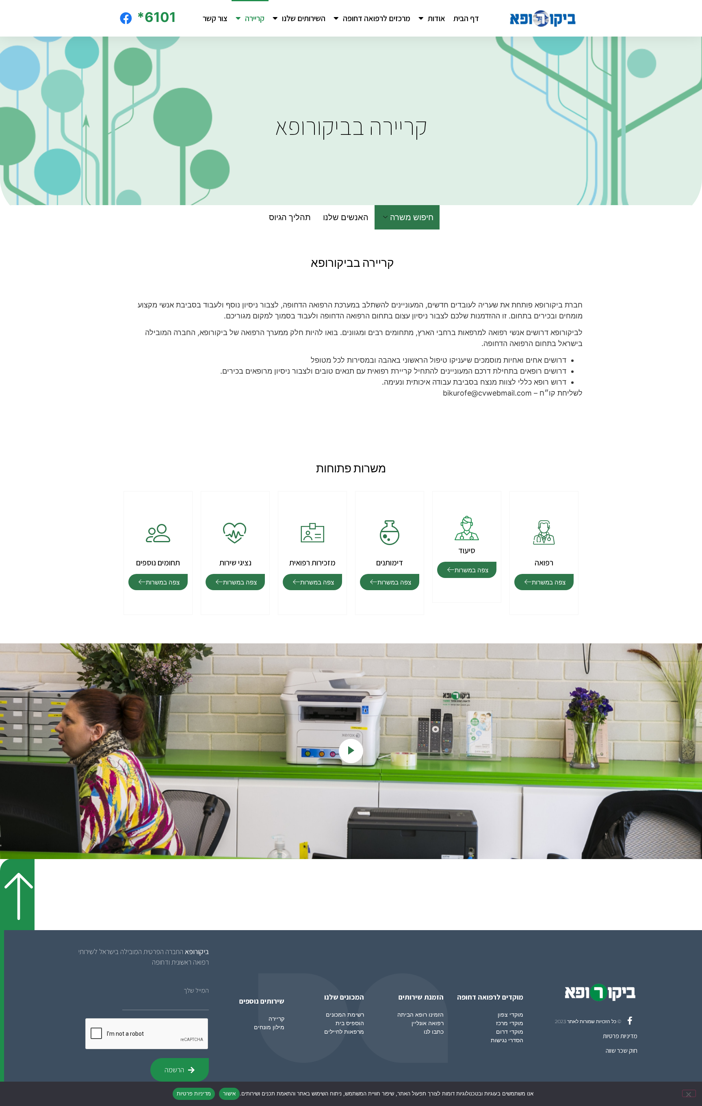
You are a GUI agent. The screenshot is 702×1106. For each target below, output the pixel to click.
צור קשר (215, 18)
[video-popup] (351, 751)
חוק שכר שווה (621, 1050)
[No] (689, 1093)
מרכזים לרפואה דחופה (376, 18)
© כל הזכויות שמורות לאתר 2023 (588, 1021)
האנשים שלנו (345, 217)
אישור (229, 1093)
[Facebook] (126, 18)
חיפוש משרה (411, 217)
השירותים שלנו (303, 18)
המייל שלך (196, 990)
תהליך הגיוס (290, 217)
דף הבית (466, 18)
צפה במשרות (549, 582)
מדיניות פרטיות (620, 1036)
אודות (436, 18)
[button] (17, 894)
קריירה (254, 18)
